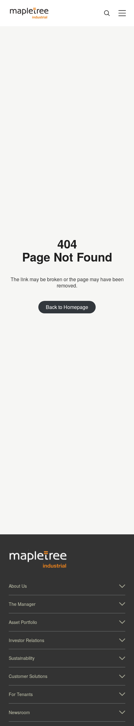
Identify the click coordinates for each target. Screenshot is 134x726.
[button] (67, 586)
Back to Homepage (67, 307)
